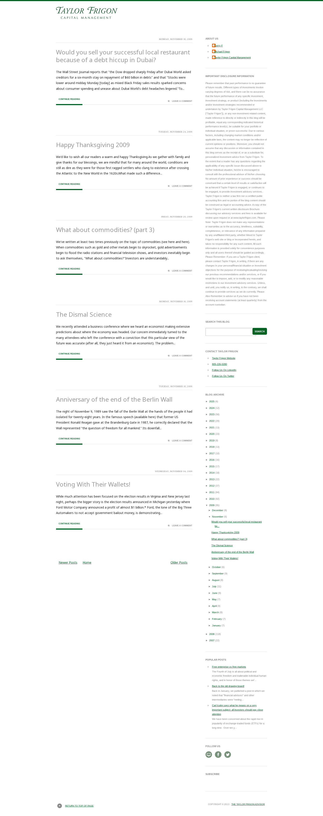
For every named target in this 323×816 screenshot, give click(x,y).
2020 (211, 434)
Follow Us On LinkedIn (224, 370)
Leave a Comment (182, 101)
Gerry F (218, 45)
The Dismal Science (84, 314)
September (218, 573)
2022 (211, 421)
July (214, 586)
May (214, 599)
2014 (211, 472)
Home (87, 562)
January (216, 625)
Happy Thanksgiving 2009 (93, 144)
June (214, 593)
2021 (211, 427)
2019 (211, 440)
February (217, 619)
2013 (211, 479)
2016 (211, 459)
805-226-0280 (219, 364)
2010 (211, 499)
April (214, 606)
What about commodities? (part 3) (105, 229)
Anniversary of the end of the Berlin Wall (114, 399)
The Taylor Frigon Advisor (248, 804)
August (216, 580)
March (215, 612)
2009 (211, 505)
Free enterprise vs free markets (229, 666)
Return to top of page (79, 806)
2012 (211, 485)
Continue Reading (69, 99)
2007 (211, 640)
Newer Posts (68, 562)
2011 (211, 492)
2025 (211, 401)
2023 (211, 414)
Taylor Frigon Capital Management (232, 57)
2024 (211, 408)
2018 (211, 447)
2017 (211, 453)
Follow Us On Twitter (223, 376)
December (217, 510)
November (217, 516)
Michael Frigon (222, 51)
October (216, 567)
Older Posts (179, 562)
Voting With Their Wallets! (93, 484)
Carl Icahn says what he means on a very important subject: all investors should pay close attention (237, 709)
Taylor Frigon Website (223, 358)
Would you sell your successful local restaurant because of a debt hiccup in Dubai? (123, 56)
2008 (211, 634)
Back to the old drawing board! (228, 686)
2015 (211, 466)
